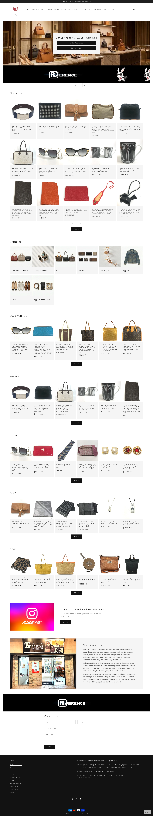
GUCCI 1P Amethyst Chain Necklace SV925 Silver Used (109, 522)
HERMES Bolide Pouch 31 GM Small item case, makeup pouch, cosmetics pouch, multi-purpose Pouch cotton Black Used (130, 128)
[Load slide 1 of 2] (73, 85)
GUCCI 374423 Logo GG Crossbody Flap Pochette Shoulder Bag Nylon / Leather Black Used (86, 524)
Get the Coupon (76, 48)
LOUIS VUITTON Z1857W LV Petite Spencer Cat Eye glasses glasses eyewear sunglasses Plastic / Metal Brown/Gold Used (75, 171)
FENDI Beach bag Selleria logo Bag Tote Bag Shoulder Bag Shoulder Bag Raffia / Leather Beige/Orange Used (65, 580)
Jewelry (104, 271)
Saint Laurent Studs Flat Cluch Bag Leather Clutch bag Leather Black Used (49, 128)
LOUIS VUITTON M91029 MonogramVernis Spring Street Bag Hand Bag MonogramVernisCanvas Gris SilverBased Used (109, 347)
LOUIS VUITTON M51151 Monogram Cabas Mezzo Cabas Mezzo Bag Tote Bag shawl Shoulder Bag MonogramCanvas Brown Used (87, 348)
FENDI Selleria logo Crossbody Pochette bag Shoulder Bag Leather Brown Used (110, 580)
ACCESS (65, 622)
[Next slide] (80, 85)
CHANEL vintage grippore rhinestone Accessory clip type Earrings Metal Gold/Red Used (131, 467)
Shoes (14, 300)
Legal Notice (14, 789)
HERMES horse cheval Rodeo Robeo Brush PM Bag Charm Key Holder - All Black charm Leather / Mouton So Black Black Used (130, 211)
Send (50, 746)
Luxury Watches (40, 271)
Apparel (126, 271)
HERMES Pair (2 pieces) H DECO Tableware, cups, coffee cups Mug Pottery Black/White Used (102, 170)
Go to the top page (16, 765)
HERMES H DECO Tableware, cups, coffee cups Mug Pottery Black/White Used (129, 170)
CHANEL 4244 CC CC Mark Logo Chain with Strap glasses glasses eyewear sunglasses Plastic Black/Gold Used (48, 171)
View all (76, 229)
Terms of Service (15, 783)
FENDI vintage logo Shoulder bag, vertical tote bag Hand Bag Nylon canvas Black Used (132, 580)
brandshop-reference (73, 813)
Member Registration (76, 43)
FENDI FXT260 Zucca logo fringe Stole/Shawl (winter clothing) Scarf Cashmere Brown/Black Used (20, 580)
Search (12, 768)
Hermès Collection (19, 271)
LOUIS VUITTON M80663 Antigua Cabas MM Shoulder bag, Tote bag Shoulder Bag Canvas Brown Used (64, 347)
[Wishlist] (16, 15)
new (11, 771)
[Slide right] (80, 223)
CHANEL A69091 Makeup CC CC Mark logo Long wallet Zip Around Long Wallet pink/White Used (42, 467)
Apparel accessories (42, 300)
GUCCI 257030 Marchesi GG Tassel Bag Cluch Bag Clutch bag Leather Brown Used (75, 128)
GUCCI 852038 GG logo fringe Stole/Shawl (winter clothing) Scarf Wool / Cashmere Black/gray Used (64, 524)
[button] (33, 9)
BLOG (12, 780)
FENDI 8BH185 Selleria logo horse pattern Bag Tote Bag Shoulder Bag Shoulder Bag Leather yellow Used (42, 580)
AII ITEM (12, 774)
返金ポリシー (14, 786)
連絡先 (12, 793)
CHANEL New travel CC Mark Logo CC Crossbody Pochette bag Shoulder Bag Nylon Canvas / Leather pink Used (88, 467)
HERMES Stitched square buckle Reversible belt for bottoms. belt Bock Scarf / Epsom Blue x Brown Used (22, 128)
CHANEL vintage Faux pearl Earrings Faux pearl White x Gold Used (109, 466)
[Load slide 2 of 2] (75, 85)
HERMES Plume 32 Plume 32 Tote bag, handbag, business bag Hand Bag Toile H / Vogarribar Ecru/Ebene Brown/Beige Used (23, 171)
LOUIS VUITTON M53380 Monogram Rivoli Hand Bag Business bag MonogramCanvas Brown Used (131, 347)
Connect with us (15, 777)
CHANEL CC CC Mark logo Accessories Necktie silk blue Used (64, 466)
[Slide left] (73, 223)
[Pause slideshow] (84, 85)
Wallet (81, 271)
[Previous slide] (69, 85)
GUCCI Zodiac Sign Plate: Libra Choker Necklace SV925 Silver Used (132, 523)
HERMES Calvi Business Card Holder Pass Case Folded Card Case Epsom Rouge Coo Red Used (76, 210)
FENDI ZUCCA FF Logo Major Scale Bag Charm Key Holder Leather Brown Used (87, 579)
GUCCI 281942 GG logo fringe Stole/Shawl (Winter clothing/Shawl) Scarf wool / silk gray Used (43, 524)
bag (58, 271)
